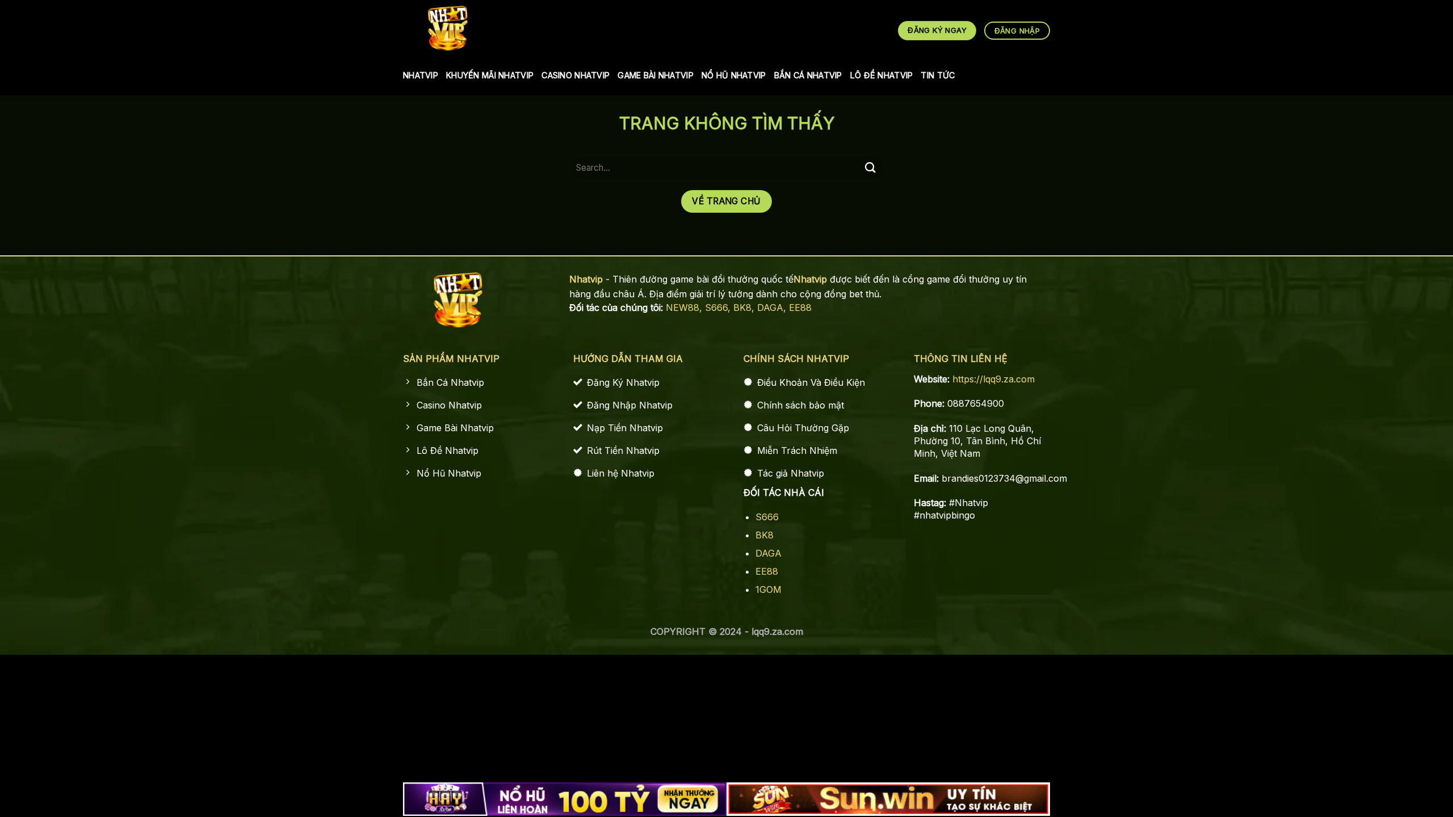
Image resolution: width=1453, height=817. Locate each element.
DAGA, (773, 307)
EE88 (800, 307)
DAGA (768, 553)
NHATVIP (420, 75)
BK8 (764, 535)
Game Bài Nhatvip (656, 75)
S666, (719, 307)
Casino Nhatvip (575, 75)
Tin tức (938, 75)
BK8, (745, 307)
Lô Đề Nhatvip (881, 75)
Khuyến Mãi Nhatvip (490, 75)
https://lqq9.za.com (993, 379)
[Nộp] (870, 168)
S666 (767, 517)
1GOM (768, 589)
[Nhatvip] (448, 28)
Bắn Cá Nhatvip (808, 75)
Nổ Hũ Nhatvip (734, 75)
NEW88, (685, 307)
